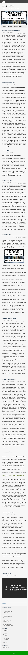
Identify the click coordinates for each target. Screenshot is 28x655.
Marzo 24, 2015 (13, 453)
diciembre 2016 (6, 630)
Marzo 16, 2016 (13, 320)
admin (8, 32)
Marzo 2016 (5, 634)
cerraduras (4, 556)
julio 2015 (5, 635)
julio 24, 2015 (12, 381)
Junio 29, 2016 (12, 152)
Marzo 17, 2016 (13, 236)
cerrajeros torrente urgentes (7, 475)
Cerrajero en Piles (7, 452)
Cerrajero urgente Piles (8, 512)
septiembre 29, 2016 (13, 84)
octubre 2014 (5, 639)
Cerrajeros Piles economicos (8, 625)
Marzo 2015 (5, 637)
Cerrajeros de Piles (7, 573)
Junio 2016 (5, 633)
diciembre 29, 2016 (13, 32)
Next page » (4, 603)
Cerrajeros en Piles (7, 180)
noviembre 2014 (6, 638)
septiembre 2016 (6, 631)
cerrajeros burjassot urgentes (18, 475)
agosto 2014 (5, 642)
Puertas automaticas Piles (9, 82)
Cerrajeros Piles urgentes (9, 379)
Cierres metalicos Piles (7, 624)
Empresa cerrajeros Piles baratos (11, 30)
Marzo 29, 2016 (13, 182)
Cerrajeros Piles (8, 5)
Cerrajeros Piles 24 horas (9, 318)
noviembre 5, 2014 (13, 514)
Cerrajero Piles (6, 150)
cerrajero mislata (5, 476)
